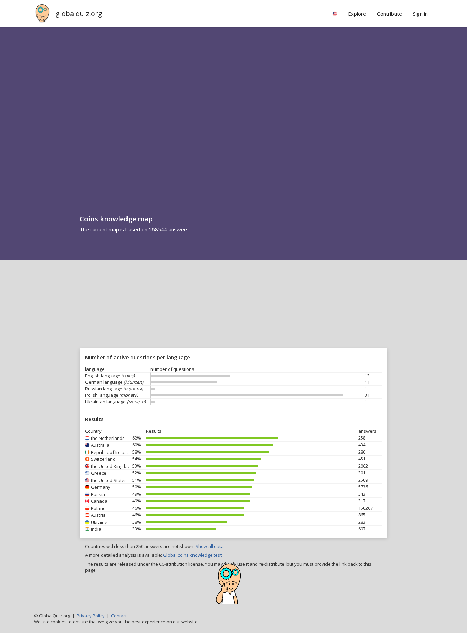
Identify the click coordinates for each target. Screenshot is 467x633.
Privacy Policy (91, 615)
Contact (119, 615)
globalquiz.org (79, 13)
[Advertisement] (233, 311)
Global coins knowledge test (192, 555)
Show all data (210, 546)
